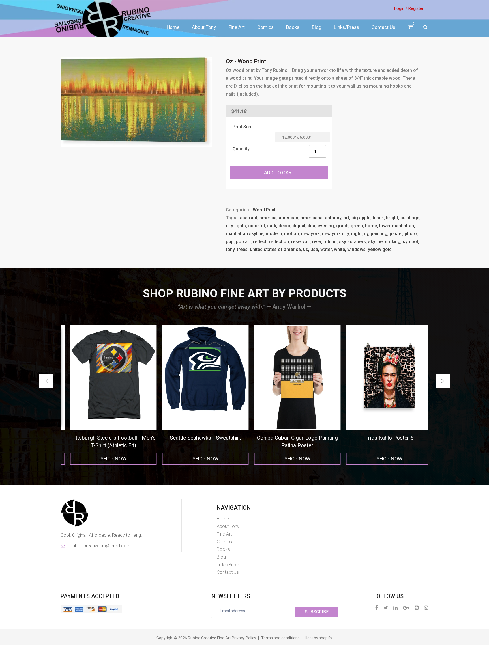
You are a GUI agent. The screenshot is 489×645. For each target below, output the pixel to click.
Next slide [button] (443, 381)
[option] (107, 395)
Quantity (241, 148)
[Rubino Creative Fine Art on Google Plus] (406, 607)
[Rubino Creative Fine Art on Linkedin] (395, 607)
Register (416, 8)
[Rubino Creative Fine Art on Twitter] (385, 607)
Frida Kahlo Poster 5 (290, 437)
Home (173, 27)
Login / (400, 8)
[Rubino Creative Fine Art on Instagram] (426, 607)
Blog (316, 27)
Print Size (242, 126)
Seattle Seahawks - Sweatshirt (106, 437)
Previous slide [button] (46, 381)
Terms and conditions (280, 638)
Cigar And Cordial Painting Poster (382, 437)
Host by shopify (318, 638)
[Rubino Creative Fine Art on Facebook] (376, 607)
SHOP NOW (107, 459)
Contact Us (383, 27)
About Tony (204, 27)
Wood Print (264, 210)
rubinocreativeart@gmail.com (100, 545)
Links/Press (346, 27)
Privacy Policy (244, 638)
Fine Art (236, 27)
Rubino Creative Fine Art (209, 638)
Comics (265, 27)
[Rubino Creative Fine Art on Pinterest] (417, 607)
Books (292, 27)
